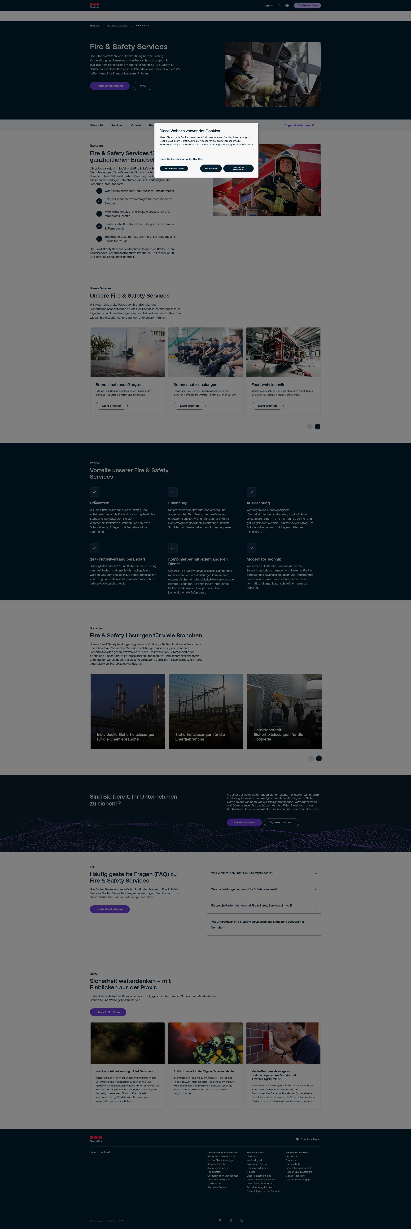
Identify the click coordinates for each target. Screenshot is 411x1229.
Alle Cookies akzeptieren (238, 168)
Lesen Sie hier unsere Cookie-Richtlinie (181, 158)
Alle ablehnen (211, 168)
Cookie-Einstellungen (174, 168)
